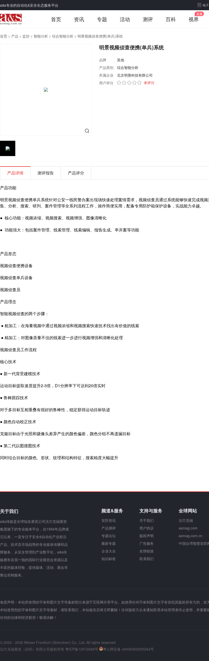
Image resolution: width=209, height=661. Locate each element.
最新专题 (108, 543)
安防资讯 (108, 520)
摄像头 (43, 433)
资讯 (79, 19)
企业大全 (108, 550)
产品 (14, 36)
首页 (56, 19)
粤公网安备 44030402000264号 (128, 649)
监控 (26, 36)
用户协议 (146, 527)
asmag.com (188, 527)
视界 (194, 19)
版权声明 (146, 535)
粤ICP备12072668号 (81, 649)
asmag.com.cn (190, 535)
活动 (125, 19)
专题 (102, 19)
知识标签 (108, 558)
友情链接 (146, 550)
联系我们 (146, 558)
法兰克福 (186, 520)
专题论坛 (108, 535)
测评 (148, 19)
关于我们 (146, 520)
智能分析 (41, 36)
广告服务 (146, 543)
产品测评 (108, 527)
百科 (171, 19)
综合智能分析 (62, 36)
